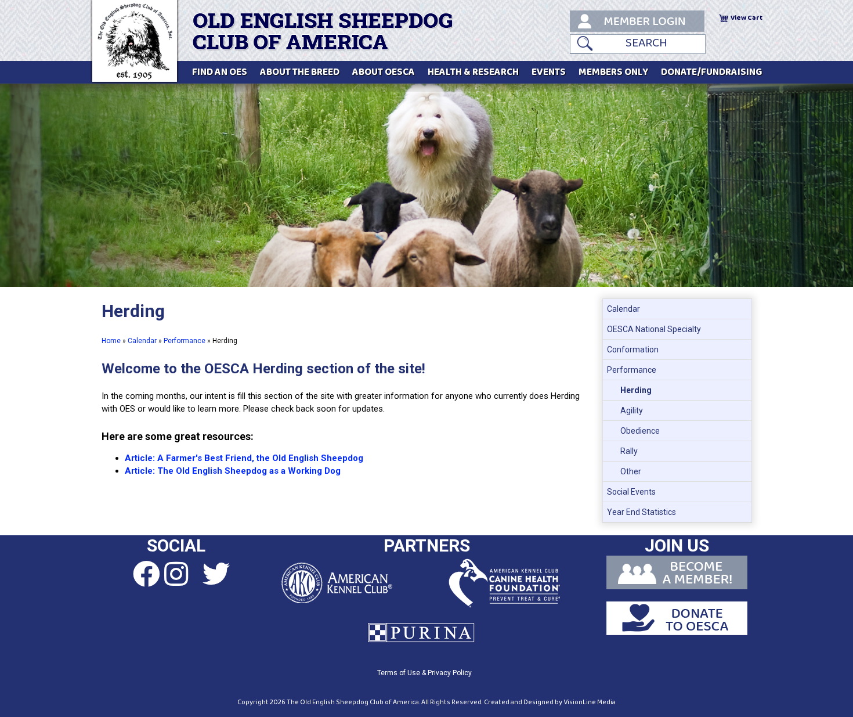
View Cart (746, 18)
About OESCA (383, 72)
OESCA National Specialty (654, 329)
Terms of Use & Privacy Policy (424, 673)
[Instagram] (176, 575)
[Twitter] (216, 575)
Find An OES (219, 72)
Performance (184, 341)
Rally (629, 451)
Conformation (633, 349)
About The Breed (299, 72)
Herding (636, 390)
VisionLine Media (589, 702)
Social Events (631, 491)
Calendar (142, 341)
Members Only (613, 72)
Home (111, 341)
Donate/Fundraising (711, 72)
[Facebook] (136, 575)
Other (630, 471)
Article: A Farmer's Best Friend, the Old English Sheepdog (244, 458)
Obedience (640, 430)
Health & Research (473, 72)
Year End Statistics (641, 512)
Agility (631, 410)
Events (549, 72)
